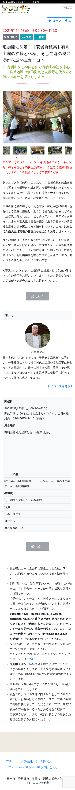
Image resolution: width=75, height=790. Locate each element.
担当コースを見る (59, 386)
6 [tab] (42, 157)
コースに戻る (61, 21)
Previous (6, 117)
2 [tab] (22, 157)
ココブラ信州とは (26, 761)
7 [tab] (48, 157)
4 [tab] (32, 157)
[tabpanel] (37, 150)
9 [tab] (58, 157)
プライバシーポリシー (20, 767)
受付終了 (37, 296)
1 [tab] (16, 157)
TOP (9, 761)
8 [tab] (53, 157)
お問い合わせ (49, 767)
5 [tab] (37, 157)
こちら (30, 659)
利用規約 (46, 761)
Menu (69, 8)
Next (69, 117)
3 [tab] (27, 157)
